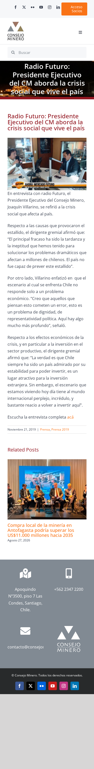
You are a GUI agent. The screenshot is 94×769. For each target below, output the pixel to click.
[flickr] (32, 7)
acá (70, 417)
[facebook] (15, 7)
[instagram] (49, 7)
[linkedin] (58, 7)
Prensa (45, 429)
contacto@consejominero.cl (34, 647)
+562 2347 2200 (68, 589)
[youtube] (41, 7)
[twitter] (24, 7)
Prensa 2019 (60, 429)
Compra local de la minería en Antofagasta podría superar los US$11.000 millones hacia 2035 (41, 530)
